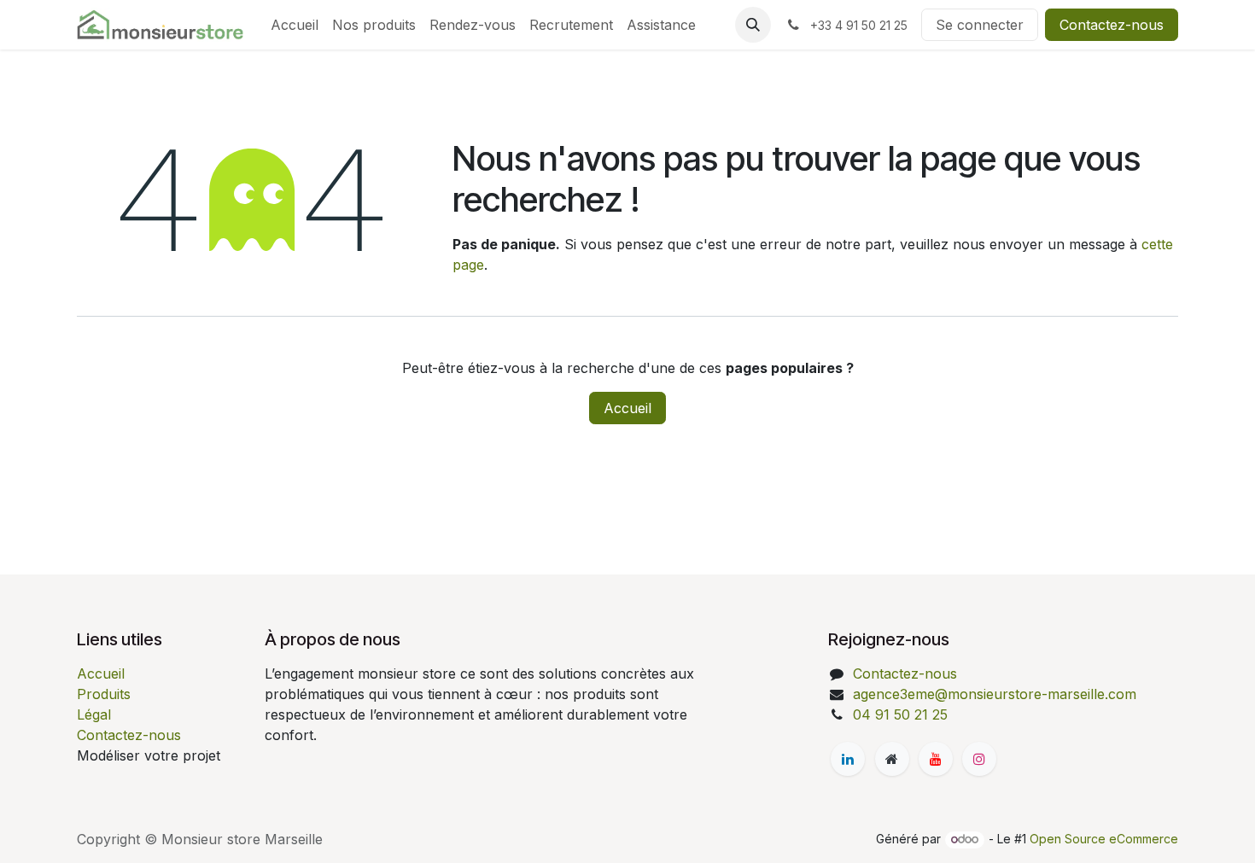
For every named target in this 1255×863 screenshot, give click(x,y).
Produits (104, 694)
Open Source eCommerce (1104, 838)
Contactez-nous (1111, 24)
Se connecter (980, 24)
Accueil (627, 408)
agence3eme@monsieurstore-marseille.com (994, 694)
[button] (753, 25)
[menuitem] (294, 25)
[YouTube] (936, 759)
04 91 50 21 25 (900, 714)
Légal (94, 714)
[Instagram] (979, 759)
